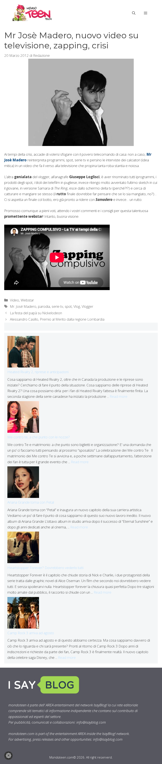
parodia (44, 306)
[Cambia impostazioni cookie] (8, 755)
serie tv (57, 306)
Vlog (76, 306)
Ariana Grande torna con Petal (30, 502)
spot (68, 306)
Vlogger (87, 306)
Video (14, 300)
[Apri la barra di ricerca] (134, 13)
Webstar (27, 300)
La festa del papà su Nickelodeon (36, 312)
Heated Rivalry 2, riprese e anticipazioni (38, 371)
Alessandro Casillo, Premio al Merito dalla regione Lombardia (57, 319)
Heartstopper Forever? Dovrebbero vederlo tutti (45, 567)
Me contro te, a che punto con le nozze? (38, 437)
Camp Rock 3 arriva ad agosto (30, 632)
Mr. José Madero (23, 306)
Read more (118, 396)
